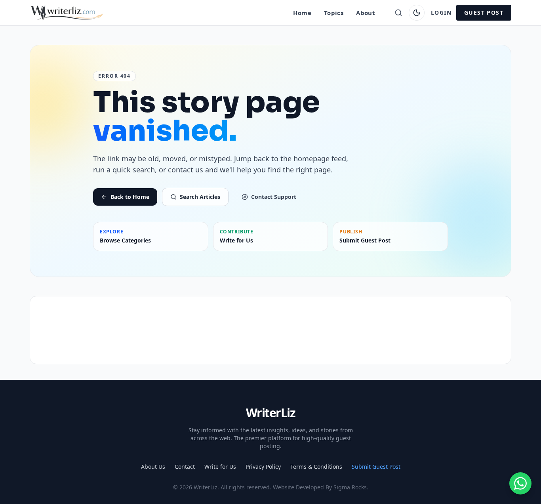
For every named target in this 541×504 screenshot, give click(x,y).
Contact (185, 466)
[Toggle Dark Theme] (417, 13)
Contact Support (273, 196)
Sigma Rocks (350, 487)
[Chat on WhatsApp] (520, 483)
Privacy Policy (263, 466)
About (365, 13)
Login (441, 12)
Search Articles (200, 196)
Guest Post (483, 12)
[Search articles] (398, 13)
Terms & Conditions (316, 466)
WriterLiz (270, 413)
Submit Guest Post (376, 466)
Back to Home (129, 196)
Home (302, 13)
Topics (333, 13)
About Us (153, 466)
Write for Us (220, 466)
